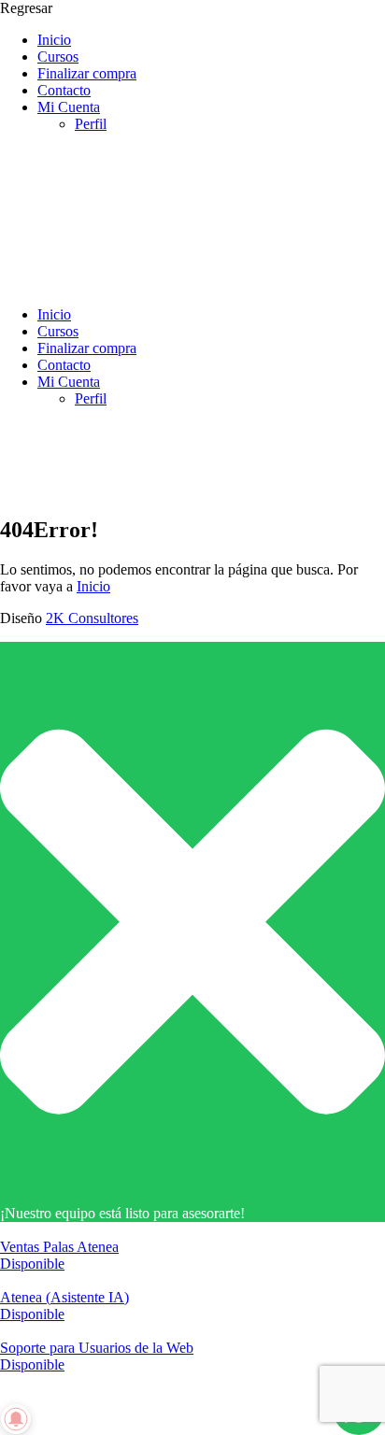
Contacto (64, 90)
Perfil (91, 124)
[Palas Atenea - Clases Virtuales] (140, 283)
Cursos (57, 56)
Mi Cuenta (68, 107)
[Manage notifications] (16, 1419)
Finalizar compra (86, 73)
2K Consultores (92, 618)
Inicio (54, 40)
